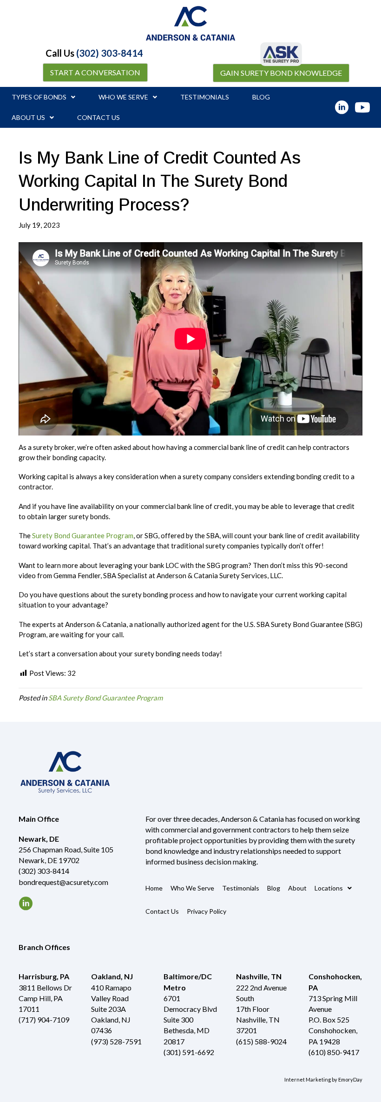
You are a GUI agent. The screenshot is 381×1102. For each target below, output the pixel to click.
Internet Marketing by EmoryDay (323, 1079)
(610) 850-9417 (334, 1052)
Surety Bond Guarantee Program (82, 535)
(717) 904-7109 (44, 1019)
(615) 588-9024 (261, 1041)
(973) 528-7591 (116, 1041)
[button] (95, 72)
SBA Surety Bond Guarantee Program (105, 697)
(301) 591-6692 (189, 1052)
